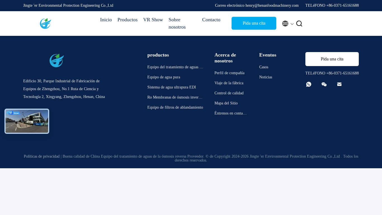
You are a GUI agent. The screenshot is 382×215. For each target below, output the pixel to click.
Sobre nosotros (177, 23)
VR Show (153, 19)
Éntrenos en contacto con (230, 114)
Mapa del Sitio (226, 103)
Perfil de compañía (229, 73)
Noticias (265, 77)
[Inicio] (45, 23)
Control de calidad (229, 93)
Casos (263, 67)
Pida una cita (254, 23)
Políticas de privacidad (42, 156)
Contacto (211, 19)
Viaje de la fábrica (228, 83)
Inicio (106, 19)
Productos (127, 19)
